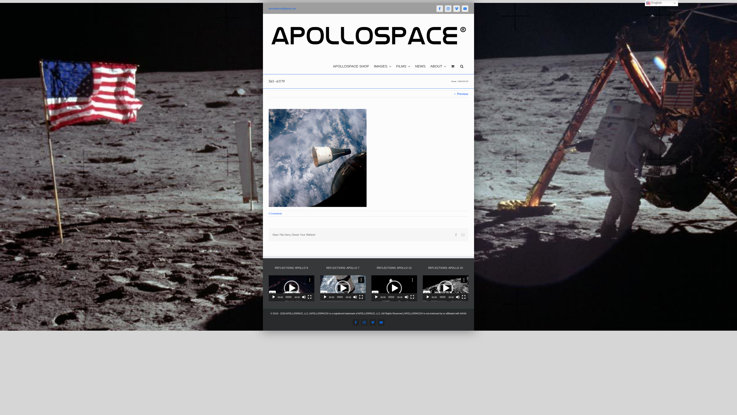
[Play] (274, 297)
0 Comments (275, 213)
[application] (291, 288)
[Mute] (304, 297)
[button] (462, 65)
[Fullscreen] (309, 297)
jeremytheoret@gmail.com (282, 8)
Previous (462, 93)
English (656, 2)
